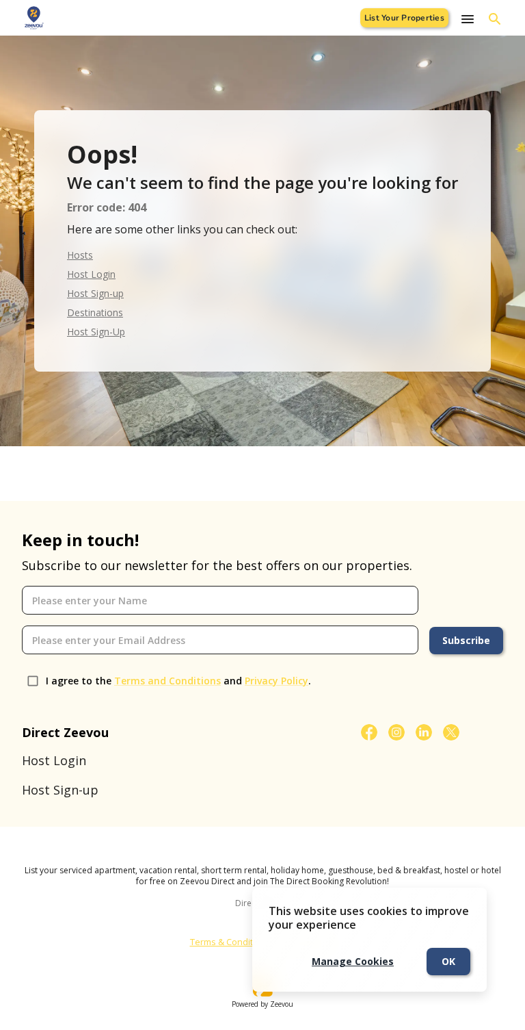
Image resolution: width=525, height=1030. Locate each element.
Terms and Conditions (167, 680)
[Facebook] (369, 732)
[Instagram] (396, 732)
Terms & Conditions (230, 942)
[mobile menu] (467, 19)
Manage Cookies (353, 961)
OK (448, 961)
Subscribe (466, 640)
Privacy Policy (276, 680)
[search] (495, 19)
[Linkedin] (424, 732)
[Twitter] (451, 732)
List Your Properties (404, 17)
